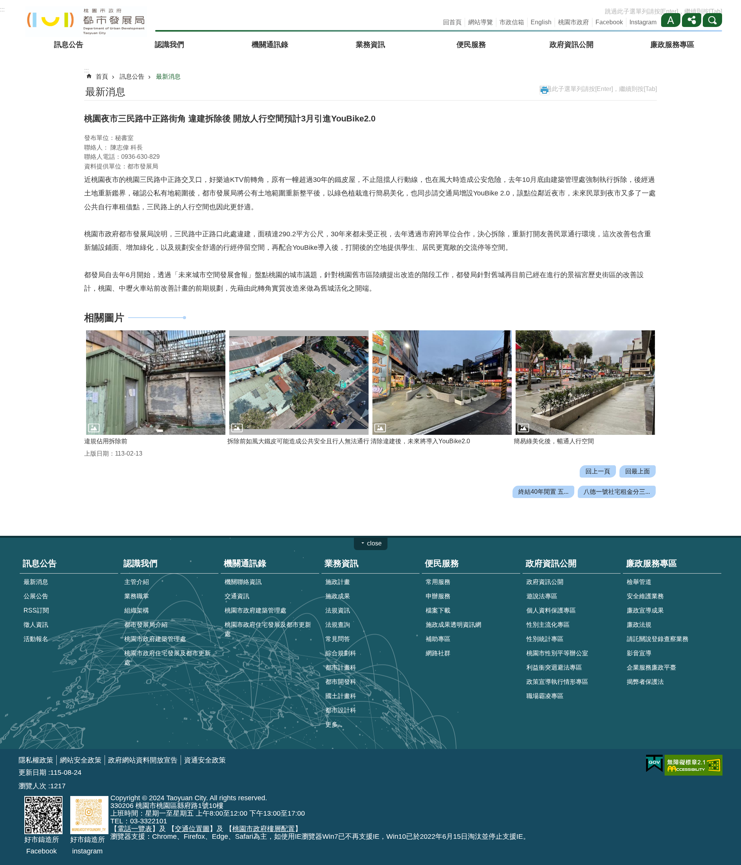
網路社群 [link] (438, 653)
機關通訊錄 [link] (270, 44)
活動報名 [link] (36, 639)
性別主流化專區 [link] (548, 624)
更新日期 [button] (32, 772)
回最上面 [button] (637, 471)
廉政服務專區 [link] (672, 44)
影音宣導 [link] (639, 653)
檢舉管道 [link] (639, 582)
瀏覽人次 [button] (32, 786)
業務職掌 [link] (136, 596)
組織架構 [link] (136, 610)
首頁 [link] (102, 76)
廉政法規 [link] (639, 624)
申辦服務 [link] (438, 596)
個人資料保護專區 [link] (551, 610)
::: (2, 9)
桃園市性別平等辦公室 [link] (557, 653)
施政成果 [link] (337, 596)
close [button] (374, 543)
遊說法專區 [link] (541, 596)
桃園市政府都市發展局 (86, 21)
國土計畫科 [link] (340, 696)
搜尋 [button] (712, 20)
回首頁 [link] (452, 22)
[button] (155, 382)
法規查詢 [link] (337, 624)
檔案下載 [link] (438, 610)
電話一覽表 (134, 829)
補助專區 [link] (438, 639)
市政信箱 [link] (511, 22)
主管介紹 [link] (136, 582)
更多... (333, 724)
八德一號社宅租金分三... (617, 491)
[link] (654, 763)
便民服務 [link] (471, 44)
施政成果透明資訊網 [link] (453, 624)
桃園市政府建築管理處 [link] (155, 639)
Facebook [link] (609, 22)
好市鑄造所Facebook (41, 845)
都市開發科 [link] (340, 681)
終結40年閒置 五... (543, 491)
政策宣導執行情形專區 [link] (557, 681)
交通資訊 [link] (237, 596)
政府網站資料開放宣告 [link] (143, 760)
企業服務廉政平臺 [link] (651, 667)
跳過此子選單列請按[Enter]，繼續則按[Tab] (663, 11)
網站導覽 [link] (480, 22)
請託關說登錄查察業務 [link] (658, 639)
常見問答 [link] (337, 639)
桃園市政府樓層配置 (263, 829)
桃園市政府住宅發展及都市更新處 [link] (167, 658)
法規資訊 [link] (337, 610)
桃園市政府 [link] (573, 22)
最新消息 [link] (168, 76)
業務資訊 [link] (370, 44)
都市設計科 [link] (340, 710)
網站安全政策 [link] (81, 760)
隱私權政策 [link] (36, 760)
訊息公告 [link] (68, 44)
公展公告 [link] (36, 596)
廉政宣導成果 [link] (645, 610)
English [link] (541, 22)
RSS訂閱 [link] (36, 610)
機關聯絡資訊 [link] (243, 582)
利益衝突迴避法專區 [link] (554, 667)
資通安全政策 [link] (205, 760)
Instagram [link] (642, 22)
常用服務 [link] (438, 582)
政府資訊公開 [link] (572, 44)
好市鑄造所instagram (87, 845)
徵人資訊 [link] (36, 624)
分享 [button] (691, 20)
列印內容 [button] (545, 90)
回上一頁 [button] (597, 471)
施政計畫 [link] (337, 582)
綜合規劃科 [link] (340, 653)
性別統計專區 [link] (544, 639)
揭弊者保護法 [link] (645, 681)
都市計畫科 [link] (340, 667)
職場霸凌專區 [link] (544, 696)
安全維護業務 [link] (645, 596)
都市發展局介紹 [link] (145, 624)
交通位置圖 (192, 829)
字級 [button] (670, 20)
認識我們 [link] (169, 44)
